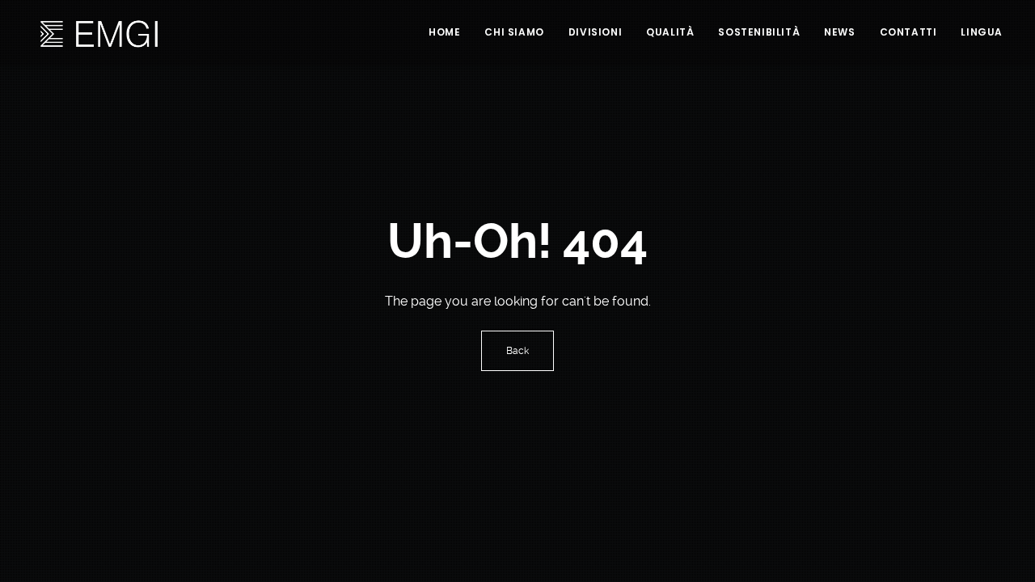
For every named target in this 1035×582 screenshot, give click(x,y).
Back (517, 350)
